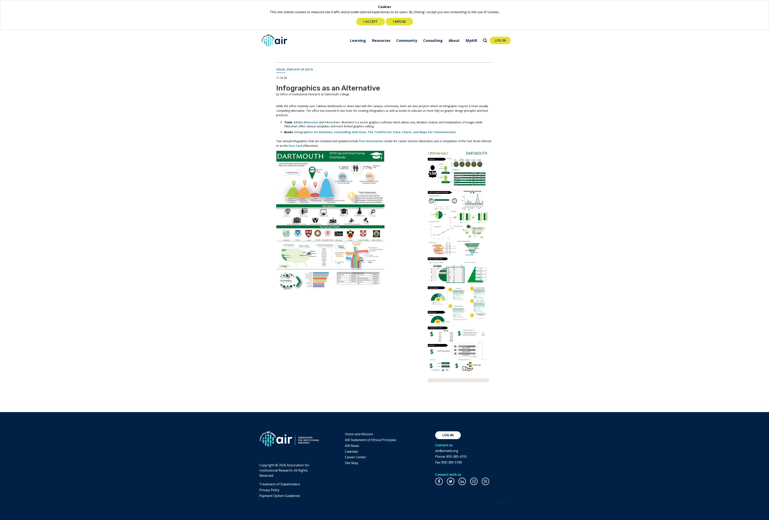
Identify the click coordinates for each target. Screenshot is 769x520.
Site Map (351, 463)
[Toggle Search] (485, 40)
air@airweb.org (446, 451)
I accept (370, 21)
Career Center (355, 457)
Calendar (351, 451)
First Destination (371, 141)
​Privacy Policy (269, 490)
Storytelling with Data (350, 132)
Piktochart (332, 122)
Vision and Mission (359, 434)
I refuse (399, 21)
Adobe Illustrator (306, 122)
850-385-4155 (456, 456)
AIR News (352, 446)
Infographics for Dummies (313, 132)
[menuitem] (358, 40)
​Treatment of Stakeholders (279, 484)
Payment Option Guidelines (279, 496)
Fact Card (295, 146)
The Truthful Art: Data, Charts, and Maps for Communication (412, 132)
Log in (448, 435)
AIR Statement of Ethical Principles (370, 440)
